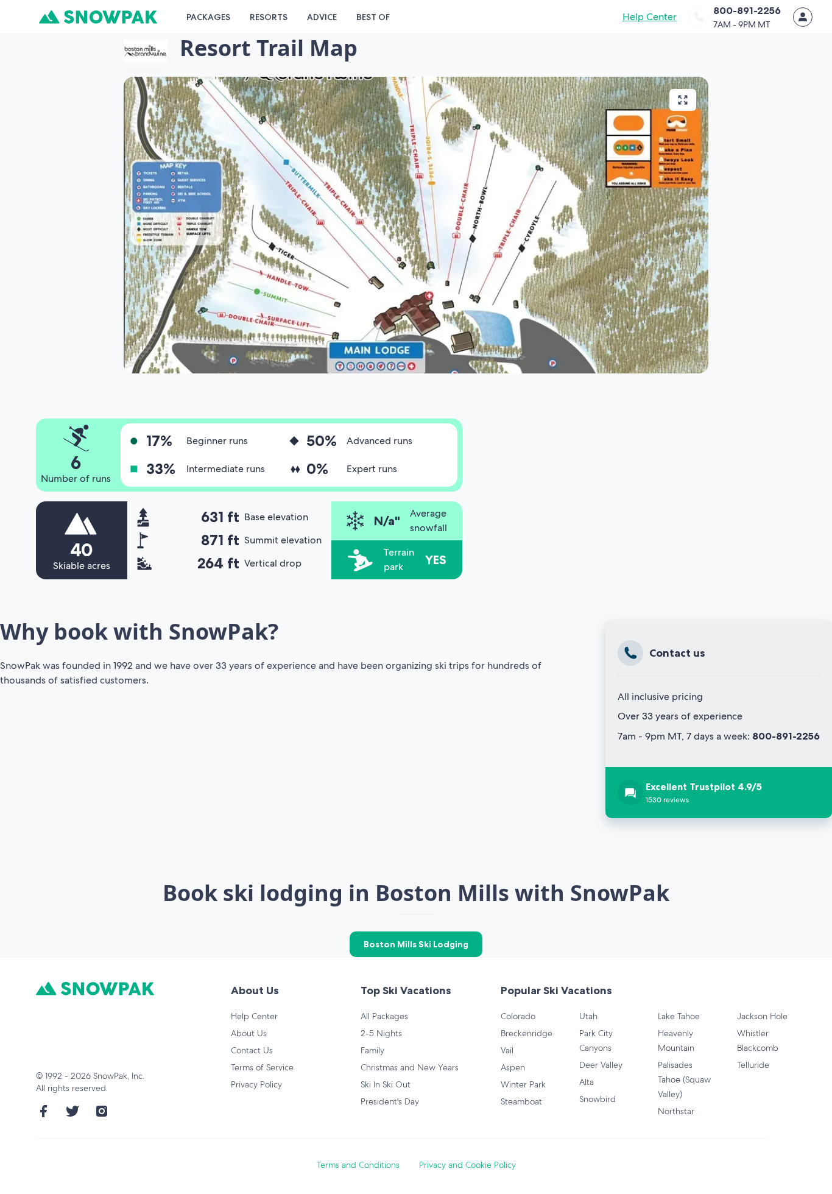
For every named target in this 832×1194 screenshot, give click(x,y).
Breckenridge (526, 1033)
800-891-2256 (786, 736)
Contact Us (252, 1050)
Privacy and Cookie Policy (467, 1164)
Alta (586, 1081)
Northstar (676, 1111)
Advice (322, 17)
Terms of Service (262, 1067)
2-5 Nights (381, 1033)
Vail (507, 1050)
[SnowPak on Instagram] (101, 1111)
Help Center (649, 16)
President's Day (390, 1101)
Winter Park (523, 1084)
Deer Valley (600, 1064)
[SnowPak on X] (72, 1111)
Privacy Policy (256, 1084)
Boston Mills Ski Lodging (416, 944)
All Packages (384, 1016)
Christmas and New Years (410, 1067)
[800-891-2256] (698, 17)
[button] (416, 225)
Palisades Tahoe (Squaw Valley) (684, 1079)
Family (372, 1050)
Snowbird (597, 1098)
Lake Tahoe (679, 1016)
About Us (249, 1033)
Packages (208, 17)
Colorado (518, 1016)
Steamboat (521, 1101)
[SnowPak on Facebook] (43, 1111)
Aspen (513, 1067)
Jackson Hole (762, 1016)
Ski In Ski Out (386, 1084)
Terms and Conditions (358, 1164)
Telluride (753, 1064)
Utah (588, 1016)
